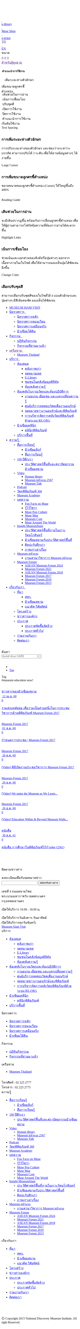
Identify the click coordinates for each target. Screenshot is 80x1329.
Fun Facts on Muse (36, 503)
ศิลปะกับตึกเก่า (35, 544)
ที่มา (20, 592)
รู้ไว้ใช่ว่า (31, 508)
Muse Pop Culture (36, 512)
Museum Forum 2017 (38, 576)
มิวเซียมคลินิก (26, 425)
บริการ (14, 359)
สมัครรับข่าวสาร (49, 882)
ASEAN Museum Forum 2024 (44, 565)
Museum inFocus (27, 553)
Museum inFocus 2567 (39, 480)
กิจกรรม (15, 336)
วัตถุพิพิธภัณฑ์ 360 (29, 491)
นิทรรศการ (17, 312)
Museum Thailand (28, 354)
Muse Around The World (40, 522)
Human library (34, 476)
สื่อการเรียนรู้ (26, 444)
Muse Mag (31, 515)
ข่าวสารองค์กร (27, 616)
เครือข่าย (16, 350)
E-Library (31, 377)
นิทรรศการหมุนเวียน (31, 321)
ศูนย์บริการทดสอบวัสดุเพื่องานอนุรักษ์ (50, 406)
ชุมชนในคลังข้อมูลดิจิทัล (42, 381)
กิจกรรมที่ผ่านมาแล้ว (31, 345)
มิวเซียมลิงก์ (33, 449)
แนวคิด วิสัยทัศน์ (36, 606)
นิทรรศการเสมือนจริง (31, 326)
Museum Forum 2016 (38, 579)
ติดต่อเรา (23, 640)
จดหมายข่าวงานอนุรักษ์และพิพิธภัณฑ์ (51, 411)
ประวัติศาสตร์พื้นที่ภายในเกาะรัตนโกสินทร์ (46, 1185)
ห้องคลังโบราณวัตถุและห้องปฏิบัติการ (43, 391)
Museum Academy (28, 495)
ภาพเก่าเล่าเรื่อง (35, 549)
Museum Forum (27, 562)
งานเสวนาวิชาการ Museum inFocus (48, 558)
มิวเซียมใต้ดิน (26, 331)
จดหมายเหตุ (33, 373)
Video (20, 473)
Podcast (22, 487)
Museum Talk (33, 483)
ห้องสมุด (23, 363)
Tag (11, 670)
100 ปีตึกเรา (25, 459)
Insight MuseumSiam (30, 526)
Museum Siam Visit (14, 926)
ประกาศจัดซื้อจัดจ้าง (38, 626)
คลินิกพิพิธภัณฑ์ (36, 430)
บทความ (23, 499)
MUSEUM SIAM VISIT (24, 307)
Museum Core (33, 519)
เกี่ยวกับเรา (17, 587)
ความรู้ (14, 440)
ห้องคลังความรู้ (35, 386)
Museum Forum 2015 (38, 583)
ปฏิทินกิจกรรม (27, 341)
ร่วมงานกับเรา (27, 635)
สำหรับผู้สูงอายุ (12, 62)
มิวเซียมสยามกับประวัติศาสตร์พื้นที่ (48, 540)
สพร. (28, 597)
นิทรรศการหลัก (27, 316)
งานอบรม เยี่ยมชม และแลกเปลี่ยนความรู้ (44, 971)
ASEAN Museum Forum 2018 (44, 572)
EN (4, 48)
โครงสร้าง (24, 611)
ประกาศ (22, 621)
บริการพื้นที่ (25, 435)
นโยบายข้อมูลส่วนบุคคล (61, 1326)
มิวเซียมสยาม (34, 601)
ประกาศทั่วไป (34, 630)
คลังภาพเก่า (33, 368)
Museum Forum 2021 (38, 569)
